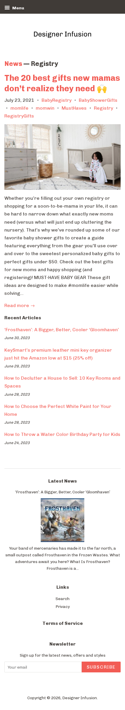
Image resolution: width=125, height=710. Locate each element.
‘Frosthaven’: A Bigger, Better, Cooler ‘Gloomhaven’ (61, 329)
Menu (17, 8)
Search (62, 598)
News (13, 64)
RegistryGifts (19, 116)
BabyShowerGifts (98, 100)
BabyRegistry (57, 100)
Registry (103, 108)
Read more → (19, 305)
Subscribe (101, 667)
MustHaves (74, 108)
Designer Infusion (79, 697)
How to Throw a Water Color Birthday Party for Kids (62, 434)
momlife (19, 108)
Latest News (62, 481)
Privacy (63, 606)
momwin (45, 108)
